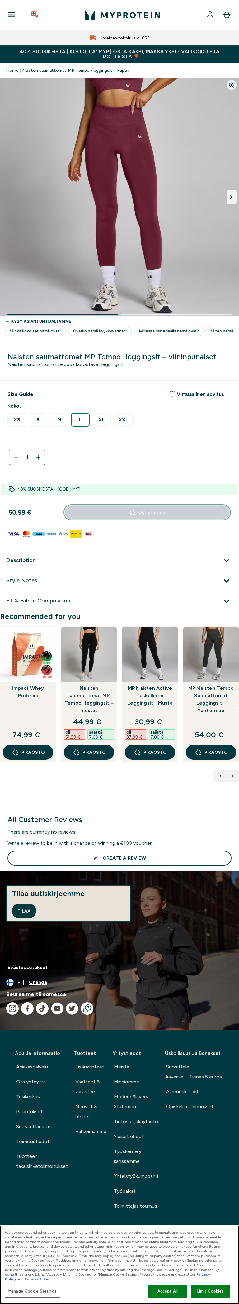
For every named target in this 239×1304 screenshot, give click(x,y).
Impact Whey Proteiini (28, 691)
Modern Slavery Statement (131, 1101)
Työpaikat (125, 1191)
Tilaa (23, 910)
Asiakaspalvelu (32, 1066)
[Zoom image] (232, 85)
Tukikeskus (28, 1096)
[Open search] (35, 15)
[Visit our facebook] (27, 1008)
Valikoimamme (90, 1131)
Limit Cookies (210, 1291)
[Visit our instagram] (12, 1008)
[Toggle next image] (232, 197)
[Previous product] (220, 776)
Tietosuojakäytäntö (136, 1121)
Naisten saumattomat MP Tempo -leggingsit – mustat (89, 699)
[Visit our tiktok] (42, 1008)
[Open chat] (87, 1008)
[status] (27, 457)
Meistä (121, 1066)
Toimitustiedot (32, 1141)
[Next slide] (238, 708)
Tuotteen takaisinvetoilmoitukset (42, 1161)
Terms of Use (36, 1279)
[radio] (16, 420)
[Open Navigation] (11, 15)
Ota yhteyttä (31, 1081)
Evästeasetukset (27, 967)
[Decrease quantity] (16, 457)
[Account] (210, 15)
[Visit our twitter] (72, 1008)
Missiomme (126, 1081)
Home (12, 70)
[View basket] (226, 15)
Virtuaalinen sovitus (200, 394)
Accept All (167, 1291)
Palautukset (29, 1111)
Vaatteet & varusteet (87, 1086)
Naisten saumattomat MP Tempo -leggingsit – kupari (75, 70)
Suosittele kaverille (194, 1071)
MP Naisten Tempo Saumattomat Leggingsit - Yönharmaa (211, 699)
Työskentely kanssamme (127, 1156)
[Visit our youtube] (57, 1008)
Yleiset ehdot (129, 1136)
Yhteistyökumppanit (136, 1176)
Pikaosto (33, 752)
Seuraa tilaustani (34, 1126)
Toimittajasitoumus (135, 1206)
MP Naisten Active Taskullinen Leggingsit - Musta (150, 695)
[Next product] (233, 776)
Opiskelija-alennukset (189, 1106)
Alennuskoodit (182, 1091)
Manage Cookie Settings (32, 1291)
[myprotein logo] (122, 15)
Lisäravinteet (89, 1066)
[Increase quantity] (38, 457)
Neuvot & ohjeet (86, 1111)
